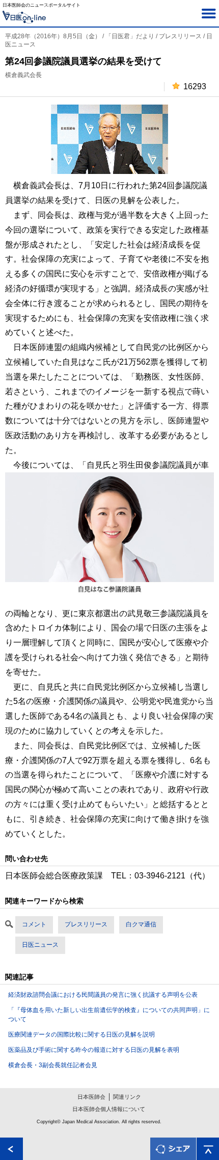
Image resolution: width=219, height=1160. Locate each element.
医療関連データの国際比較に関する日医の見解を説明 (81, 1034)
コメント (34, 924)
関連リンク (127, 1097)
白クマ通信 (141, 924)
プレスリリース (86, 924)
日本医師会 (91, 1097)
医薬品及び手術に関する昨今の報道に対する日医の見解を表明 (93, 1049)
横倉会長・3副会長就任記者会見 (52, 1065)
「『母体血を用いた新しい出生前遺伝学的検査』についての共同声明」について (109, 1014)
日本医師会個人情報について (108, 1109)
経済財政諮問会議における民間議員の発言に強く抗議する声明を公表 (103, 994)
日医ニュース (40, 944)
